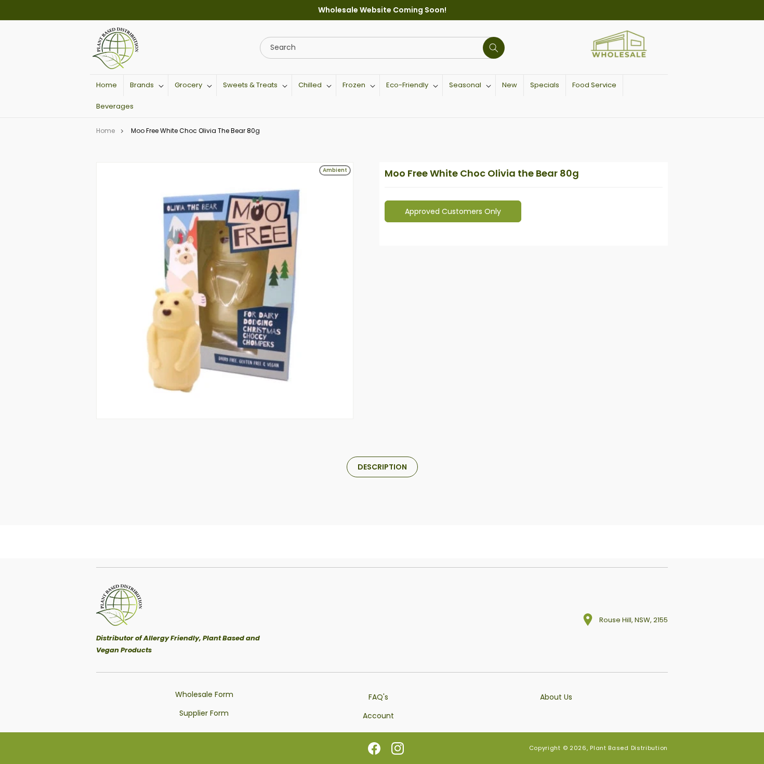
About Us (556, 697)
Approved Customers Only (453, 211)
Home (105, 130)
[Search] (494, 48)
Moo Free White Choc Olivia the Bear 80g (195, 130)
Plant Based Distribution (629, 748)
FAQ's (378, 697)
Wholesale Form (204, 694)
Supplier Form (204, 712)
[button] (146, 85)
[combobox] (382, 48)
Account (378, 715)
